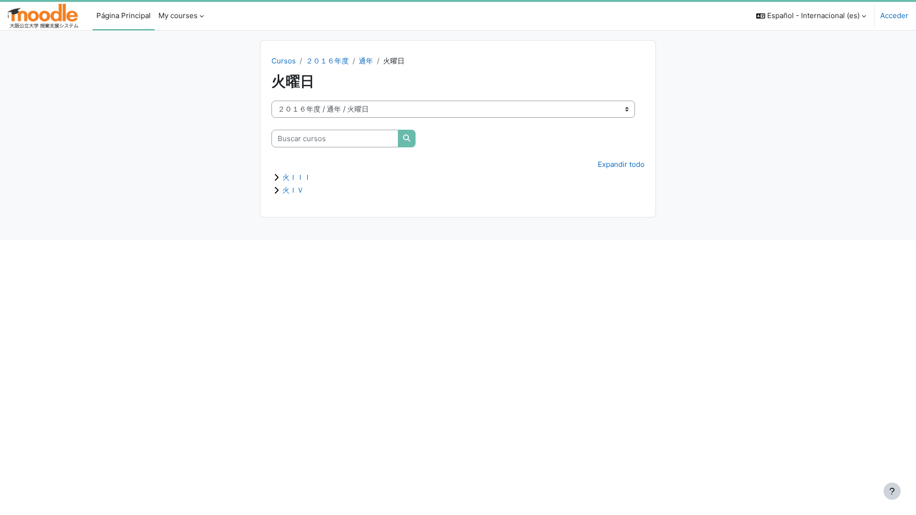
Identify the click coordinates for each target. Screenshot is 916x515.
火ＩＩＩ (296, 177)
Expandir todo (621, 164)
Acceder (894, 15)
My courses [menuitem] (178, 15)
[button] (811, 16)
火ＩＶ (293, 190)
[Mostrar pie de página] (892, 491)
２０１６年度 (327, 60)
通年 (366, 60)
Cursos (283, 60)
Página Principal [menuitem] (123, 15)
